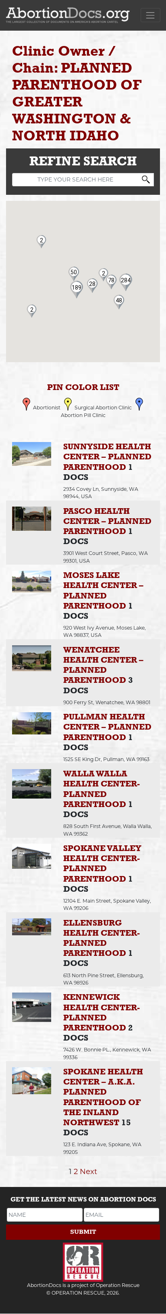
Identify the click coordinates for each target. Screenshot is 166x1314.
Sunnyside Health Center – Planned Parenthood (107, 457)
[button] (76, 287)
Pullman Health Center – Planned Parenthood (107, 727)
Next (88, 1171)
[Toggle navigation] (150, 15)
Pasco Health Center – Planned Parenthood (107, 521)
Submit (83, 1231)
